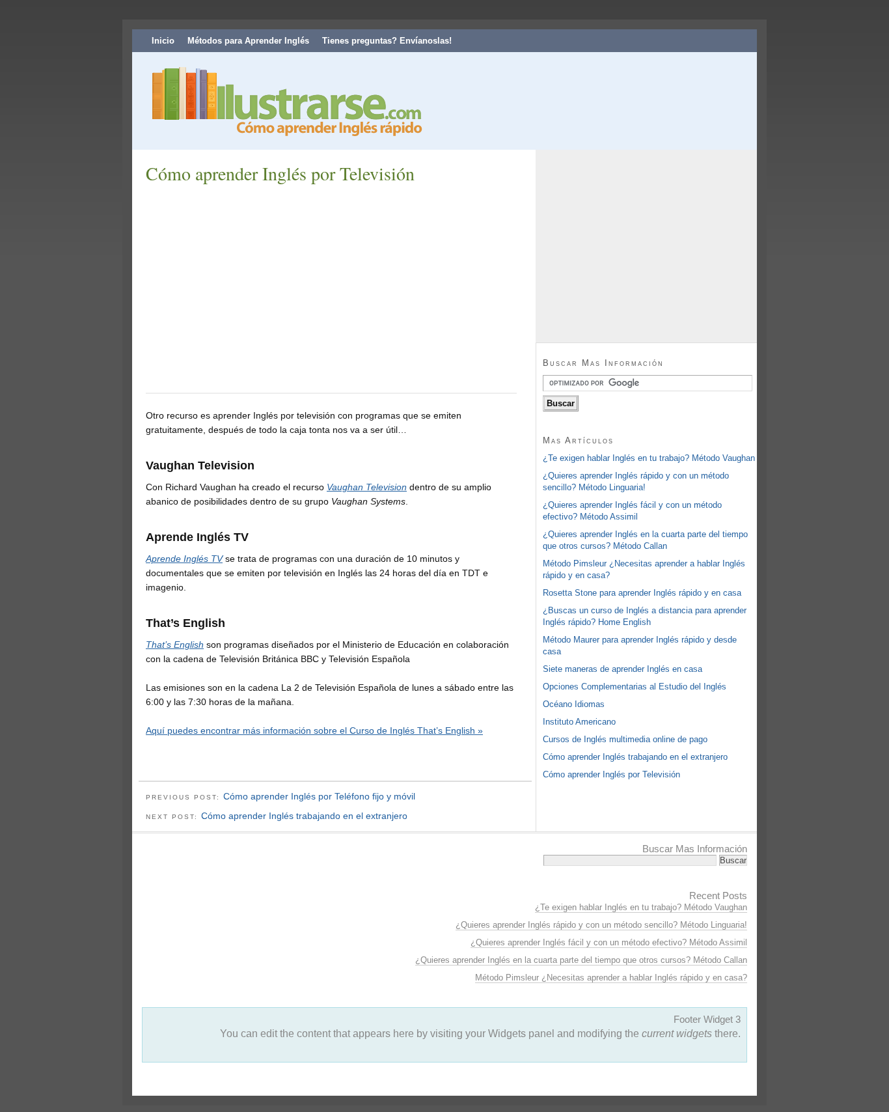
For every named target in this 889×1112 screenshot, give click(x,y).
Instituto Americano (579, 722)
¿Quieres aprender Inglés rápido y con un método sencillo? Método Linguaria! (601, 925)
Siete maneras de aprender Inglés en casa (622, 669)
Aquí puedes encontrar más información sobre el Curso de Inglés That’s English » (314, 730)
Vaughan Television (367, 487)
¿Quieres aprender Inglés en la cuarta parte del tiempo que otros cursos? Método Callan (581, 960)
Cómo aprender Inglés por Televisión (611, 774)
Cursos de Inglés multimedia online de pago (625, 739)
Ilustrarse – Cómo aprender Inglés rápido (282, 104)
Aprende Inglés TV (184, 558)
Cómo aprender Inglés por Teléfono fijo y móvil (319, 796)
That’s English (175, 644)
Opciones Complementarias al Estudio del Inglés (634, 686)
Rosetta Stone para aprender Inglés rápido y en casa (642, 593)
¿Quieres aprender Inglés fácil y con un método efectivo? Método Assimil (609, 942)
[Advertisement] (255, 287)
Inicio (163, 41)
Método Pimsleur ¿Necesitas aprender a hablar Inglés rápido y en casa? (611, 977)
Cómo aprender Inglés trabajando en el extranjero (304, 816)
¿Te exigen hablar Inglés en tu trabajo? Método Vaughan (649, 458)
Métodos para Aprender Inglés (248, 41)
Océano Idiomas (574, 704)
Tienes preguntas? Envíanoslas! (387, 41)
